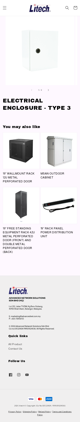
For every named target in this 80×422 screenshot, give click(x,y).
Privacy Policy (14, 412)
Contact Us (15, 348)
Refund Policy (44, 412)
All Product (15, 344)
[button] (5, 8)
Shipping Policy (30, 412)
